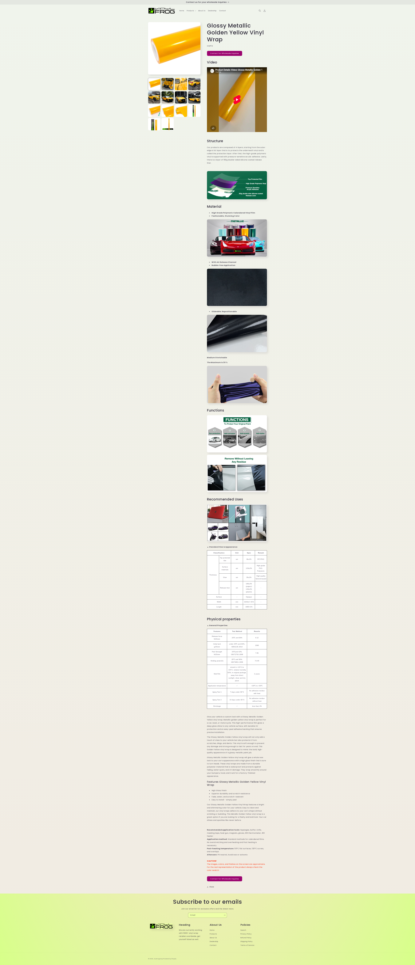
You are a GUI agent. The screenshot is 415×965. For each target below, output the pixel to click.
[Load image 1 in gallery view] (154, 84)
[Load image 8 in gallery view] (194, 97)
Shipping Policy (246, 941)
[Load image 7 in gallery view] (181, 97)
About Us (213, 938)
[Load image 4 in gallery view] (194, 84)
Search (243, 930)
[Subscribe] (224, 915)
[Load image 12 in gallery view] (194, 111)
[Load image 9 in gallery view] (154, 111)
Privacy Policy (245, 934)
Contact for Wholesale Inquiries (224, 53)
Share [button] (211, 887)
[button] (191, 10)
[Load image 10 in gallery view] (167, 111)
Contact (213, 945)
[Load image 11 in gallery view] (181, 111)
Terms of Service (247, 945)
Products (213, 934)
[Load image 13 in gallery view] (154, 124)
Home (212, 930)
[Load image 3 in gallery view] (181, 84)
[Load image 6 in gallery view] (167, 97)
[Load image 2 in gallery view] (167, 84)
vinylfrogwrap (158, 959)
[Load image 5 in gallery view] (154, 97)
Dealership (214, 941)
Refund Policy (245, 938)
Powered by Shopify (169, 959)
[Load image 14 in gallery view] (167, 124)
